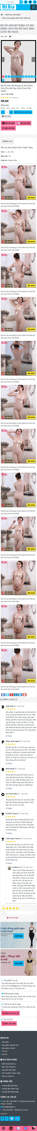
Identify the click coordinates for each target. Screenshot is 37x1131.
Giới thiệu (5, 1042)
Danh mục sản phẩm (13, 15)
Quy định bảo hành (9, 1070)
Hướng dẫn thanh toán (10, 1089)
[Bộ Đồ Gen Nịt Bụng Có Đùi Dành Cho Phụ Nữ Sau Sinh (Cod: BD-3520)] (18, 199)
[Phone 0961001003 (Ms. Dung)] (11, 1128)
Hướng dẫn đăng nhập (10, 1092)
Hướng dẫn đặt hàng (9, 1086)
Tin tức (4, 1051)
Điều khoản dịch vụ (9, 1064)
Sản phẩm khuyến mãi (10, 1045)
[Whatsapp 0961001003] (6, 1118)
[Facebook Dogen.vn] (2, 1118)
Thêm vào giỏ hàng (24, 112)
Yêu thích (7, 116)
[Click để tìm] (21, 2)
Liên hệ (4, 1054)
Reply (9, 736)
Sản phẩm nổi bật (8, 1048)
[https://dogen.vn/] (2, 14)
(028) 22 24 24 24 (12, 1013)
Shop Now (18, 935)
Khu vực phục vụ (8, 1076)
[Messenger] (17, 1118)
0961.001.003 (10, 1023)
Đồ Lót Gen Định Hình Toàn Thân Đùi (16, 18)
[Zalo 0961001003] (11, 1118)
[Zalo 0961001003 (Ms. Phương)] (18, 1128)
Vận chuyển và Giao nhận (11, 1073)
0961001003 (10, 123)
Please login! (13, 918)
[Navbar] (33, 7)
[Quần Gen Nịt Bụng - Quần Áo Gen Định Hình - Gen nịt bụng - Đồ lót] (8, 7)
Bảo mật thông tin (8, 1067)
